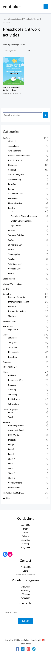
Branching (25, 590)
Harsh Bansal (25, 644)
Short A (11, 459)
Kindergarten (14, 352)
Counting (12, 389)
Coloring (12, 170)
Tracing (11, 259)
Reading (11, 208)
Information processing (18, 302)
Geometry (12, 394)
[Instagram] (10, 554)
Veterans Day (14, 269)
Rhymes (11, 230)
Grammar (7, 362)
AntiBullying (13, 146)
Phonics (6, 422)
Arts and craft (14, 151)
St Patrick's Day (15, 245)
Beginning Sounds (16, 425)
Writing (6, 498)
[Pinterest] (28, 649)
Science (25, 536)
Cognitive (7, 294)
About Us (25, 525)
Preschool (12, 357)
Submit (25, 621)
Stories (11, 249)
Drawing (12, 184)
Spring (11, 240)
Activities (7, 138)
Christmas (12, 165)
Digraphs (12, 440)
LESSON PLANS (10, 367)
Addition (12, 375)
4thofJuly (12, 141)
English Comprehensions (22, 221)
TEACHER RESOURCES (13, 493)
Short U (11, 478)
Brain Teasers (9, 279)
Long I (11, 454)
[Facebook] (5, 554)
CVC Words (13, 435)
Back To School (15, 160)
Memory (12, 306)
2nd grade (12, 342)
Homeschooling (15, 203)
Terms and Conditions (25, 574)
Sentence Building (16, 235)
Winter (11, 273)
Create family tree (16, 174)
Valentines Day (14, 264)
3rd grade (12, 347)
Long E (11, 449)
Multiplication (14, 399)
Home (5, 19)
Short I (11, 468)
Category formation (17, 297)
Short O (11, 473)
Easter (11, 189)
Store (25, 571)
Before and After (16, 380)
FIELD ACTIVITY (11, 321)
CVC (13, 211)
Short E (11, 464)
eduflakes (12, 6)
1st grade (12, 338)
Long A (11, 444)
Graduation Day (15, 193)
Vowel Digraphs (15, 483)
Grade (6, 335)
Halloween (13, 198)
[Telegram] (34, 649)
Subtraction (13, 404)
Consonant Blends (16, 430)
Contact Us (26, 567)
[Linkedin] (23, 649)
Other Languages (10, 409)
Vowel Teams (14, 487)
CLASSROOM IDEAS (12, 284)
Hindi (10, 412)
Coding (6, 289)
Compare (12, 385)
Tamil (10, 417)
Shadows (12, 316)
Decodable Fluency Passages (24, 216)
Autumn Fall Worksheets (19, 155)
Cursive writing (14, 179)
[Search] (45, 115)
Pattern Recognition (17, 311)
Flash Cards (8, 326)
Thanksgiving (14, 254)
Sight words (16, 225)
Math (5, 372)
